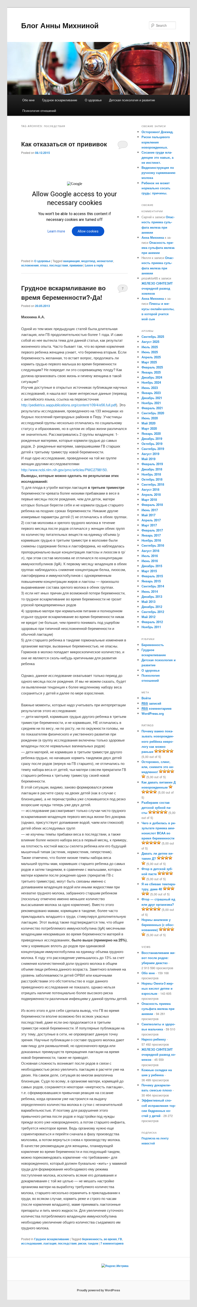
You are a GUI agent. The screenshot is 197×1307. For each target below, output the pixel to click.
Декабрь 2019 (152, 438)
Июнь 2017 (150, 510)
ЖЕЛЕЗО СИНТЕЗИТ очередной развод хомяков (157, 288)
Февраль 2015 (152, 576)
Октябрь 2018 (152, 479)
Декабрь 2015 (152, 566)
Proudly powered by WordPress (98, 1290)
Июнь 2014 (150, 591)
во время (110, 1239)
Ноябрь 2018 (151, 474)
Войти (146, 698)
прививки (76, 265)
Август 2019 (150, 453)
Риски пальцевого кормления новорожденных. (156, 142)
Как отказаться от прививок (64, 143)
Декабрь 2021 (152, 397)
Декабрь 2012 (152, 606)
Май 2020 (148, 423)
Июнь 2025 (150, 352)
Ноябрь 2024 (151, 382)
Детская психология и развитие (132, 100)
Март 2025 (149, 362)
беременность (92, 1239)
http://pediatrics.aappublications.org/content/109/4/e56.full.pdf (68, 404)
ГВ (120, 1239)
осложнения (30, 265)
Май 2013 (148, 601)
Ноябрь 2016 (151, 540)
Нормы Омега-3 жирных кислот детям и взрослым (157, 988)
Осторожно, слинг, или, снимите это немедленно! (158, 766)
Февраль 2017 (152, 530)
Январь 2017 (151, 535)
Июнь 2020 (150, 418)
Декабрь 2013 (152, 596)
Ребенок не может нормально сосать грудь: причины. (156, 188)
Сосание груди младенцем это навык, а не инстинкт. (157, 157)
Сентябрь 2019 (153, 448)
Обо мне (28, 100)
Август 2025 (150, 341)
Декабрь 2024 (152, 377)
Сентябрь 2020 (153, 413)
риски (82, 1243)
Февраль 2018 (152, 504)
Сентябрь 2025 (153, 336)
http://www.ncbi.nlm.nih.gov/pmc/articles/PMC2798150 (64, 469)
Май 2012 (148, 616)
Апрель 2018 (151, 494)
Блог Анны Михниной (59, 25)
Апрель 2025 (151, 357)
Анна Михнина (153, 237)
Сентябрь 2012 (153, 611)
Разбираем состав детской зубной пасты (156, 807)
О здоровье (93, 100)
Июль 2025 (150, 347)
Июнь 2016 (150, 560)
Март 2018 (149, 499)
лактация (49, 1243)
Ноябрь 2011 (151, 627)
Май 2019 (148, 458)
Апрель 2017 (151, 520)
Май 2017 (148, 515)
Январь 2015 (151, 581)
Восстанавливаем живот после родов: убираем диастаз (158, 957)
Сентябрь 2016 (153, 545)
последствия (58, 265)
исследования (31, 1243)
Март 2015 (149, 571)
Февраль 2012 (152, 621)
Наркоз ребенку (154, 1039)
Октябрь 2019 (152, 443)
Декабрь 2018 (152, 469)
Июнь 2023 (150, 387)
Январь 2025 (151, 372)
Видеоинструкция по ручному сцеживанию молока (158, 172)
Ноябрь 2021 (151, 403)
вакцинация (71, 261)
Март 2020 (149, 428)
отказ (44, 265)
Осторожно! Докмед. (157, 131)
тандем (93, 1243)
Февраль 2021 (152, 408)
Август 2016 (150, 550)
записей (151, 703)
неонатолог (105, 261)
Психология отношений (39, 110)
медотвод (88, 261)
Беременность (153, 644)
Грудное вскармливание (59, 100)
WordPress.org (153, 713)
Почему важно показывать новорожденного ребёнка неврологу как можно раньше (158, 741)
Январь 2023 (151, 392)
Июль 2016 (150, 555)
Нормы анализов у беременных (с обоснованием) (158, 924)
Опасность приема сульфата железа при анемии (158, 247)
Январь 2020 (151, 433)
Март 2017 (149, 525)
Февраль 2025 (152, 367)
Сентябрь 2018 (153, 484)
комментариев (111, 1243)
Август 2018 (150, 489)
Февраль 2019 (152, 464)
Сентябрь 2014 (153, 586)
